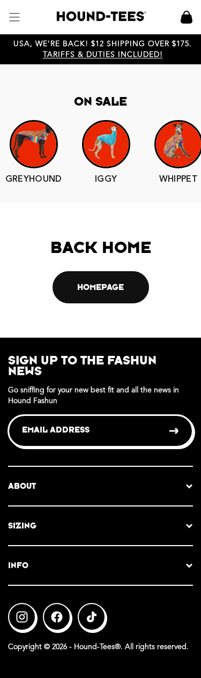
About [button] (22, 486)
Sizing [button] (22, 525)
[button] (14, 17)
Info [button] (18, 565)
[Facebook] (57, 617)
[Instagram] (22, 617)
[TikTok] (91, 617)
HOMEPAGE (100, 287)
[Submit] (174, 430)
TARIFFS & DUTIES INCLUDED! (103, 54)
